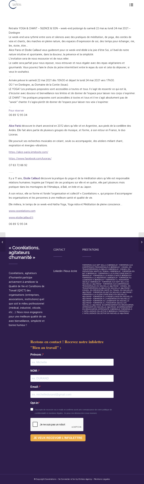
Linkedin (57, 270)
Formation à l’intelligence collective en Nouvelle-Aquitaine (105, 312)
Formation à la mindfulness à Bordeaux (112, 275)
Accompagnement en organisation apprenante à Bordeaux (107, 308)
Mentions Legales (102, 479)
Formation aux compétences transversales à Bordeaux (107, 266)
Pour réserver (16, 110)
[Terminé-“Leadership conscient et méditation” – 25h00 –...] (141, 242)
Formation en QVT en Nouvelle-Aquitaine (112, 292)
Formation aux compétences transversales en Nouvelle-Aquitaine (105, 285)
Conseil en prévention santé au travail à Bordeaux (106, 270)
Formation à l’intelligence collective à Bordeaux (107, 310)
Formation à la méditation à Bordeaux (99, 277)
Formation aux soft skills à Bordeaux (99, 265)
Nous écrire (70, 270)
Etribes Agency (85, 479)
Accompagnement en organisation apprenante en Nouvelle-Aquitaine (107, 306)
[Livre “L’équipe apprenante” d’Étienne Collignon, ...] (2, 242)
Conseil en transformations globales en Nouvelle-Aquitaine (106, 287)
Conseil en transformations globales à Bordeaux (107, 268)
